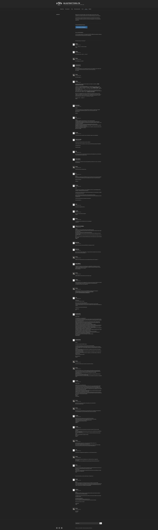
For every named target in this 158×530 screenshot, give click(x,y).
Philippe (76, 279)
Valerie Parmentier (78, 139)
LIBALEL (76, 489)
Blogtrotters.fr (71, 3)
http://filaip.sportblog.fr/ (85, 86)
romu (76, 449)
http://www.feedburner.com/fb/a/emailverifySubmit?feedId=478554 (84, 291)
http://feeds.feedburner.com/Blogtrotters (84, 292)
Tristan (76, 58)
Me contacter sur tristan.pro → (81, 27)
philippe (76, 51)
